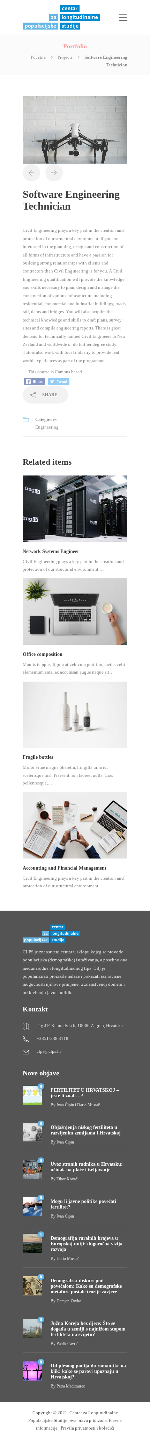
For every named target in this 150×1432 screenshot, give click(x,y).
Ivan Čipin (65, 1142)
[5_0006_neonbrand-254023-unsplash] (75, 129)
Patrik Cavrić (67, 1343)
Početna (38, 57)
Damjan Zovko (69, 1301)
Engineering (47, 427)
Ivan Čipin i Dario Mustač (78, 1105)
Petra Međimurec (71, 1386)
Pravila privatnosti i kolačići (87, 1428)
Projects (65, 57)
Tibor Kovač (67, 1179)
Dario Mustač (68, 1258)
